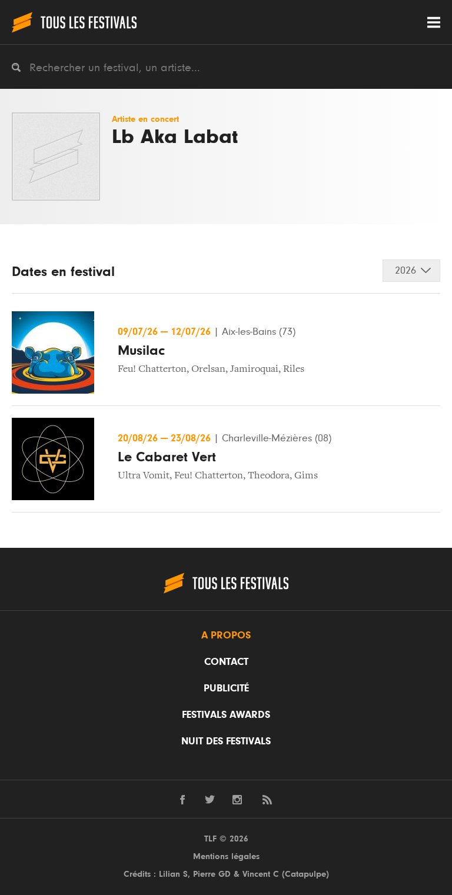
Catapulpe (305, 874)
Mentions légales (226, 856)
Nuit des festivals (226, 741)
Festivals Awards (226, 715)
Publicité (226, 688)
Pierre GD (212, 874)
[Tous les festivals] (74, 22)
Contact (226, 662)
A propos (226, 635)
